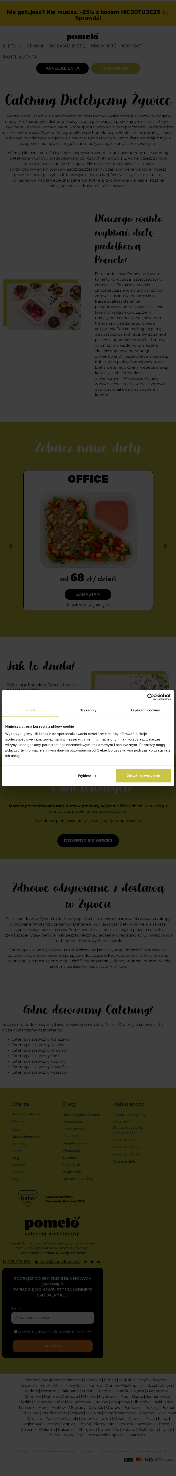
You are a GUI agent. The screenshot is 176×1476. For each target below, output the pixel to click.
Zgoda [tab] (30, 710)
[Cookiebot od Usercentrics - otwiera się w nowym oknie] (151, 697)
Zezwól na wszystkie (143, 775)
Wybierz (84, 775)
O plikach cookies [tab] (145, 710)
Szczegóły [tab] (88, 710)
